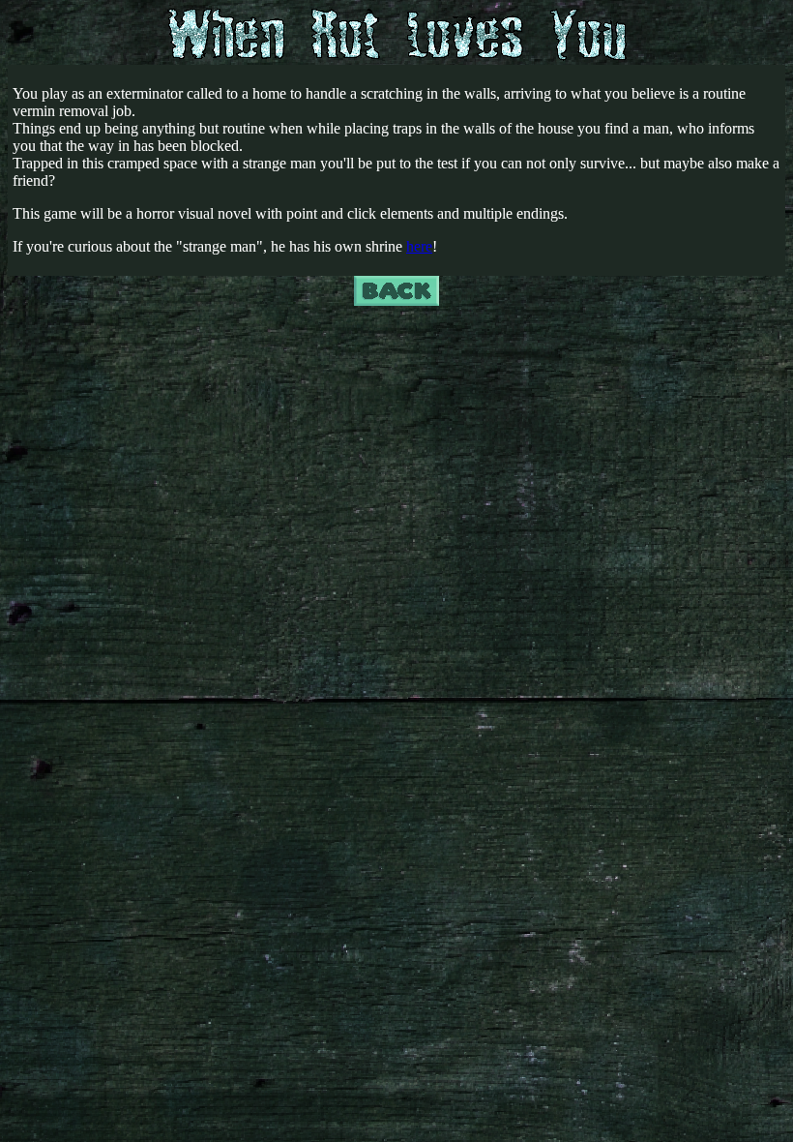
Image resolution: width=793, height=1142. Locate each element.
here (419, 246)
